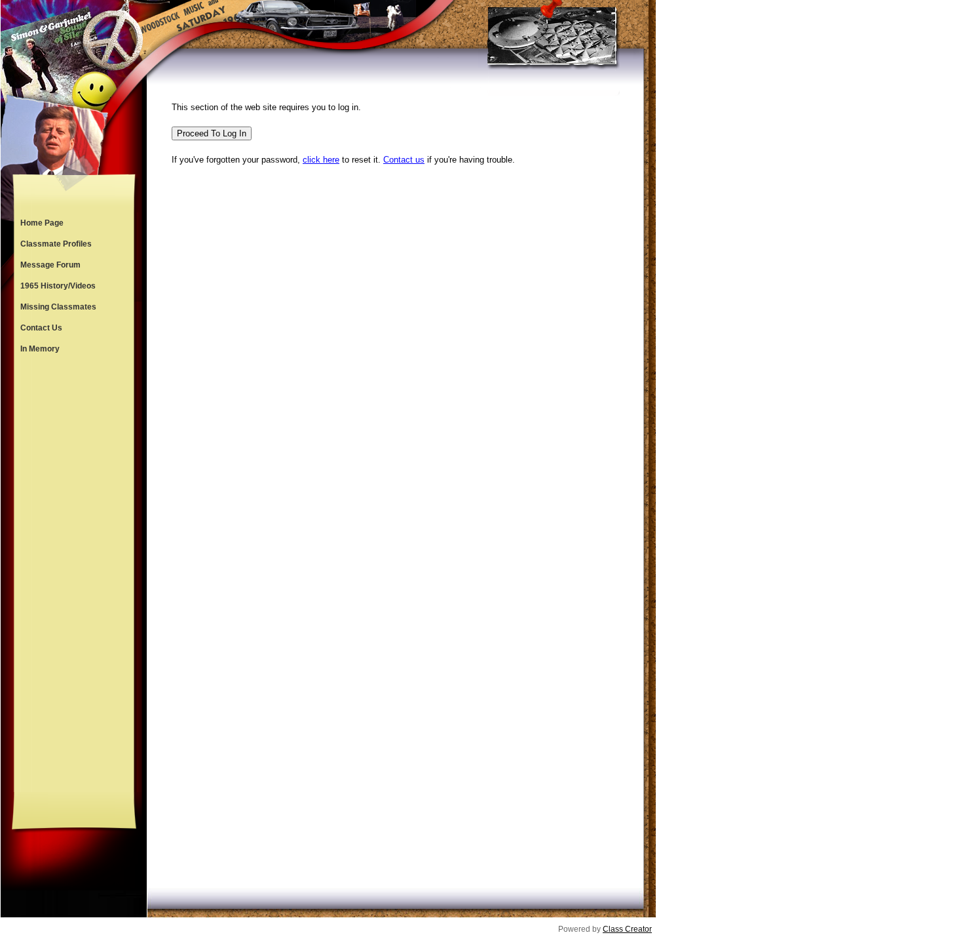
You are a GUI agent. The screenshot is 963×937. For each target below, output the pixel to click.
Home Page (42, 223)
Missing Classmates (58, 306)
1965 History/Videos (58, 285)
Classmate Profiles (56, 244)
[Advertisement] (74, 575)
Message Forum (50, 264)
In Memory (40, 348)
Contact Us (41, 327)
